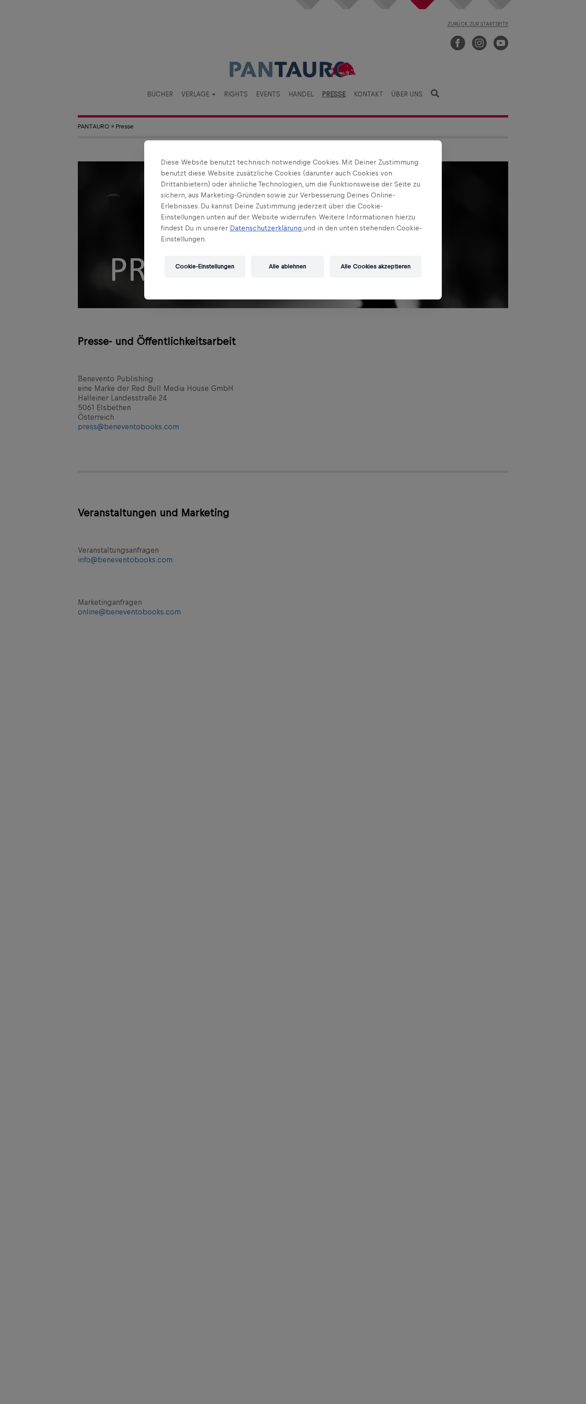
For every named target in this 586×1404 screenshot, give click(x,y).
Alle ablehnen (287, 266)
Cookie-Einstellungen (204, 266)
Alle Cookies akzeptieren (376, 266)
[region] (293, 219)
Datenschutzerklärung (267, 228)
